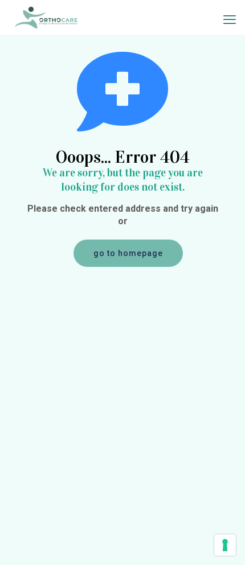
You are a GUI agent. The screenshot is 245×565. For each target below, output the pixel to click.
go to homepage (128, 253)
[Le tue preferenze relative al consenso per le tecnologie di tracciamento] (225, 545)
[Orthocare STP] (46, 17)
